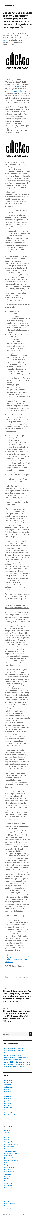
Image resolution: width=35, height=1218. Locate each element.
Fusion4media (9, 1149)
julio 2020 (7, 1098)
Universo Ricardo (9, 1188)
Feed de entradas (9, 1203)
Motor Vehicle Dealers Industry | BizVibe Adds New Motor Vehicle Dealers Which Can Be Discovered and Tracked (17, 1064)
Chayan (6, 1139)
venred (9, 977)
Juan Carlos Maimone (11, 1160)
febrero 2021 (8, 1082)
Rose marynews (9, 1181)
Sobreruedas (8, 1183)
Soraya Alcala (24, 977)
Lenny (6, 1162)
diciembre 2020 (9, 1087)
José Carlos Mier (9, 1158)
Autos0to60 (8, 1135)
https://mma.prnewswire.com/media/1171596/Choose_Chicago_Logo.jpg (17, 959)
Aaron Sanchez (9, 1130)
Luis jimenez (8, 1165)
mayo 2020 (7, 1103)
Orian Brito (7, 1174)
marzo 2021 (8, 1080)
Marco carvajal (9, 1167)
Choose (13, 87)
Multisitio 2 (8, 6)
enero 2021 (7, 1085)
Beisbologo (7, 1137)
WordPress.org (9, 1208)
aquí (6, 601)
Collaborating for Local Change (14, 1048)
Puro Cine (7, 1176)
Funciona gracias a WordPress (18, 1215)
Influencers (8, 1155)
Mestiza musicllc (9, 1172)
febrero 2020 (8, 1110)
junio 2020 (7, 1101)
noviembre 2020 (9, 1089)
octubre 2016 (8, 1117)
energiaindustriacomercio (12, 1144)
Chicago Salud (8, 1142)
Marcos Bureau (9, 1169)
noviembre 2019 (9, 1114)
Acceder (6, 1201)
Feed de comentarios (11, 1206)
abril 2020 (7, 1105)
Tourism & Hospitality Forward (17, 91)
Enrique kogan (9, 1146)
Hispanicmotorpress (10, 1153)
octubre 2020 (8, 1091)
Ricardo (6, 1178)
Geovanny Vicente (10, 1151)
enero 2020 (8, 1112)
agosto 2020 (8, 1096)
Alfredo (6, 1133)
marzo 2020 (8, 1108)
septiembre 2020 (9, 1094)
